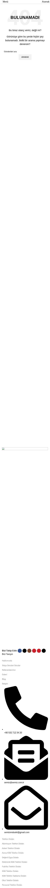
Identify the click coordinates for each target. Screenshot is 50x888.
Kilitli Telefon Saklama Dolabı (14, 876)
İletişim (5, 684)
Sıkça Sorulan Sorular (11, 665)
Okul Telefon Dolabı (10, 880)
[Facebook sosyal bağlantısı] (20, 651)
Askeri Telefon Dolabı (11, 848)
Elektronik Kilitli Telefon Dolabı (14, 862)
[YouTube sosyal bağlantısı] (34, 651)
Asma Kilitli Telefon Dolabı (13, 853)
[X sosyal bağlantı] (25, 651)
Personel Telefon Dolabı (12, 885)
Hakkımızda (7, 661)
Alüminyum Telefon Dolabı (13, 844)
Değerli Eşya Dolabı (10, 857)
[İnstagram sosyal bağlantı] (29, 651)
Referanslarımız (8, 670)
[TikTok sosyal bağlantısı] (44, 651)
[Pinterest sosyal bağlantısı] (39, 651)
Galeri (4, 674)
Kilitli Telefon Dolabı (10, 871)
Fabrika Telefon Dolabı (11, 866)
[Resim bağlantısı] (25, 548)
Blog (4, 679)
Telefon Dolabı (8, 839)
